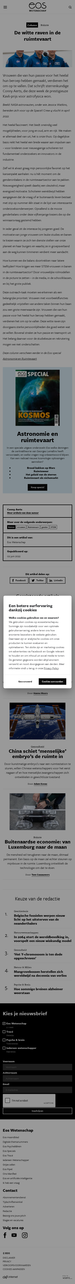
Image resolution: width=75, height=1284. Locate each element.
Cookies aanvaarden (52, 681)
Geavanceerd (25, 681)
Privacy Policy (51, 668)
